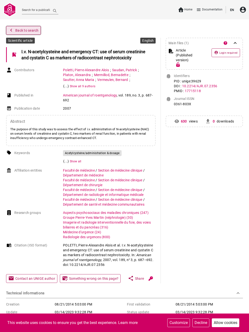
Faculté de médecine (79, 170)
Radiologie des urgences (86, 237)
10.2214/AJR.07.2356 (199, 86)
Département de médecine (83, 175)
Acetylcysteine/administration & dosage (92, 153)
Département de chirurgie (82, 185)
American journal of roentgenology (90, 95)
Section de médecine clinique (120, 170)
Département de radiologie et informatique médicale (103, 195)
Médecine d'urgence (82, 232)
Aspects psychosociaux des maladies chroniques (106, 213)
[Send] (54, 10)
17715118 (193, 91)
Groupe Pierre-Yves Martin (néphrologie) (98, 217)
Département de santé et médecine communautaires (103, 204)
